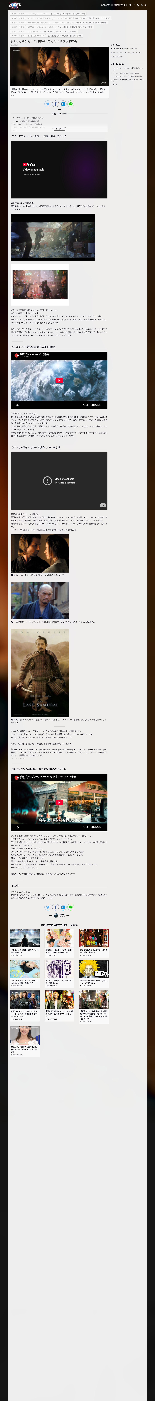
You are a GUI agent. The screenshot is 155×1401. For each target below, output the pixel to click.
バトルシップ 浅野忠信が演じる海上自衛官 (26, 121)
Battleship (116, 49)
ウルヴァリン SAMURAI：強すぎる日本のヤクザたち (29, 127)
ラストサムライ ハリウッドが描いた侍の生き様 (27, 124)
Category (105, 5)
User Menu (119, 5)
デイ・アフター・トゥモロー (121, 53)
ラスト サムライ (117, 56)
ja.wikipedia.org (19, 758)
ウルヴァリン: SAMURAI (129, 49)
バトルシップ (137, 53)
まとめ (15, 130)
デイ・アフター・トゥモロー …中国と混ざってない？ (29, 118)
